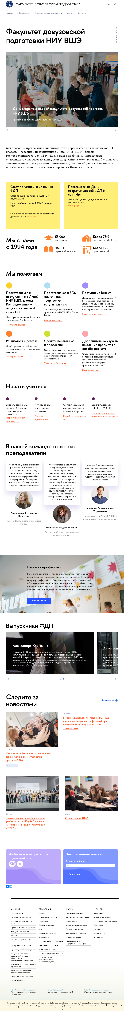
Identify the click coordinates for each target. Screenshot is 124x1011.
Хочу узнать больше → (17, 324)
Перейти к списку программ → (15, 419)
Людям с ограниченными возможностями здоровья (21, 971)
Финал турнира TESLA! (77, 817)
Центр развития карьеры (48, 945)
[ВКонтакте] (7, 886)
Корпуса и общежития (20, 931)
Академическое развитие (76, 933)
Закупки (14, 935)
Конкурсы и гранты (73, 937)
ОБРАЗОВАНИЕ (46, 909)
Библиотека (98, 913)
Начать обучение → (91, 370)
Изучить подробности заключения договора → (105, 414)
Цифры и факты (17, 913)
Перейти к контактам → (74, 417)
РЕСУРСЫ (98, 909)
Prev (7, 130)
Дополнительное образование (51, 941)
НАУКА (69, 909)
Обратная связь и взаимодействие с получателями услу (46, 959)
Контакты (82, 12)
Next (115, 130)
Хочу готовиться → (53, 319)
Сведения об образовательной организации (23, 965)
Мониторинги (71, 921)
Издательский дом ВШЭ (102, 917)
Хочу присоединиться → (18, 356)
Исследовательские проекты (77, 917)
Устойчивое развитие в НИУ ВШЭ (22, 922)
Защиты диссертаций (74, 929)
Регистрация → (75, 205)
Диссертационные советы (76, 925)
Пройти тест (39, 600)
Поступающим (12, 766)
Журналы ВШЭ (99, 933)
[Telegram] (10, 886)
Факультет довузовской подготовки (48, 4)
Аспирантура (44, 937)
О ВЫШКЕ (15, 909)
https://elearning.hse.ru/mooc (96, 990)
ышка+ (42, 929)
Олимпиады (43, 921)
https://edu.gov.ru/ (55, 990)
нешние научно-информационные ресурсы (76, 942)
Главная (9, 12)
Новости (70, 12)
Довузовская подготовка (48, 917)
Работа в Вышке (17, 980)
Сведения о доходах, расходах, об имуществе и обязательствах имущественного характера (22, 957)
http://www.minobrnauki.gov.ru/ (23, 990)
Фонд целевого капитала (21, 945)
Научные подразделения (75, 913)
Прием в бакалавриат (47, 925)
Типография (98, 925)
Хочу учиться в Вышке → (94, 314)
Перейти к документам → (44, 418)
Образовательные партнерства (51, 953)
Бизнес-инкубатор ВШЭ (48, 949)
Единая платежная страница (22, 977)
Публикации (98, 937)
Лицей (41, 913)
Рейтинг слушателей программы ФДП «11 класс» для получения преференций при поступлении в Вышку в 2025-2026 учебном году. (86, 722)
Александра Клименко (30, 645)
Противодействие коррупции (23, 950)
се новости (108, 700)
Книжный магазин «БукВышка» (105, 921)
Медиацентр (98, 929)
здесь (23, 1005)
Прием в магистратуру (47, 933)
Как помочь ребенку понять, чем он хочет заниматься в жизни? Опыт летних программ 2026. (28, 757)
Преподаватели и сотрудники (23, 927)
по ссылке (32, 216)
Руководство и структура (21, 917)
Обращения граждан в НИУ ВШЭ (21, 940)
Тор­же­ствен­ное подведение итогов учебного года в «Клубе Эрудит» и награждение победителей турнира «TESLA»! (25, 823)
